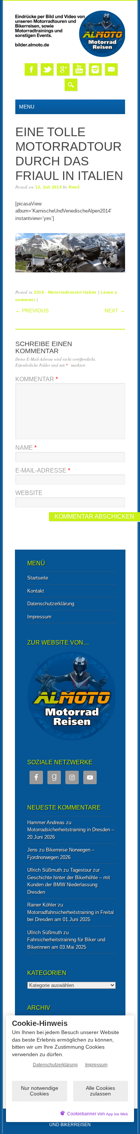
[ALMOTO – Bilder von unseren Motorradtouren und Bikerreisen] (70, 55)
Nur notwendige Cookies (39, 1091)
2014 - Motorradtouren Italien (65, 292)
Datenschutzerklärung (50, 603)
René (74, 187)
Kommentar (36, 379)
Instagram (95, 69)
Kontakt (35, 591)
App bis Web (117, 1114)
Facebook (31, 69)
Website (29, 493)
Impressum (39, 617)
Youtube (79, 69)
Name (26, 447)
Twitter (47, 69)
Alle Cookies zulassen (100, 1091)
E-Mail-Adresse (42, 470)
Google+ (63, 69)
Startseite (37, 578)
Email (111, 69)
